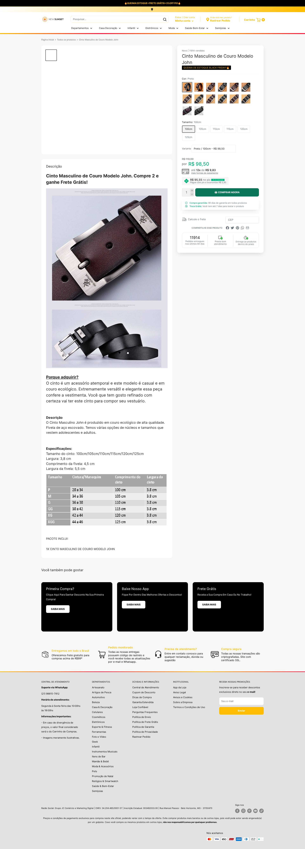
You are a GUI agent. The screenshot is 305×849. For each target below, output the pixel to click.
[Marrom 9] (211, 99)
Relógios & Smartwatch (105, 781)
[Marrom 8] (187, 111)
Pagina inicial (47, 39)
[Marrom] (199, 87)
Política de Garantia (143, 726)
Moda (172, 28)
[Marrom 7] (187, 99)
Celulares (97, 712)
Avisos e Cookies (182, 697)
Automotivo (98, 697)
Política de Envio (141, 717)
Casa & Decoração (102, 707)
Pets (94, 771)
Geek (95, 741)
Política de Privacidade (145, 731)
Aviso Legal (179, 692)
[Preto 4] (246, 99)
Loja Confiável (140, 707)
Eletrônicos (152, 28)
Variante (186, 148)
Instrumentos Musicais (104, 751)
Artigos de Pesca (101, 692)
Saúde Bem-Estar (195, 28)
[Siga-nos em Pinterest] (249, 811)
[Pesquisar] (165, 19)
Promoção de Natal (102, 776)
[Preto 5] (246, 87)
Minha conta (183, 20)
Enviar (241, 710)
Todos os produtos (66, 39)
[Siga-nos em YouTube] (255, 811)
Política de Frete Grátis (145, 721)
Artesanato (98, 687)
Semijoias (220, 28)
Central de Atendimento (145, 687)
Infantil (131, 28)
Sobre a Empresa (182, 702)
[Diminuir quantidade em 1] (192, 194)
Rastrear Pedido (141, 736)
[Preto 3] (222, 87)
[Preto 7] (199, 99)
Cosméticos (98, 717)
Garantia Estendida (142, 702)
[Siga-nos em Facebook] (237, 811)
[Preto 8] (199, 111)
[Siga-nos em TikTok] (261, 811)
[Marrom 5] (234, 87)
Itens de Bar (98, 756)
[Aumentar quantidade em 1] (192, 190)
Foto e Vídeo (99, 736)
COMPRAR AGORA (229, 192)
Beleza (96, 702)
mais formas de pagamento (204, 173)
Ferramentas (99, 731)
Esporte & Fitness (102, 726)
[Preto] (187, 87)
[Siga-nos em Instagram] (243, 811)
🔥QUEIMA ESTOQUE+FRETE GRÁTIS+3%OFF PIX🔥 (152, 3)
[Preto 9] (222, 99)
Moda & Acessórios (103, 766)
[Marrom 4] (234, 99)
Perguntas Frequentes (145, 712)
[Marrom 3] (211, 87)
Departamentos (80, 28)
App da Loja (179, 687)
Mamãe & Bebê (100, 761)
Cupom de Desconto (143, 692)
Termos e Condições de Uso (189, 707)
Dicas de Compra (142, 697)
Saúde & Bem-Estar (103, 786)
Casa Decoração (108, 28)
